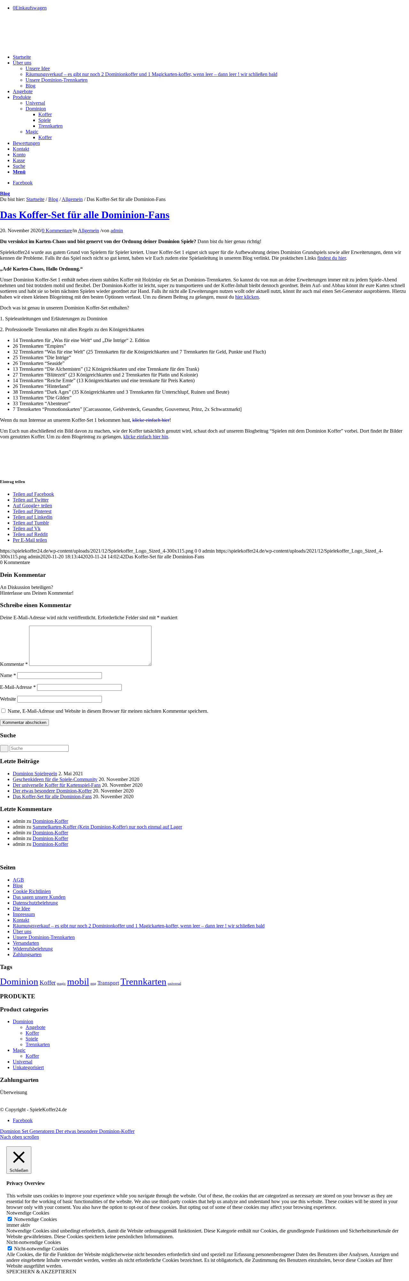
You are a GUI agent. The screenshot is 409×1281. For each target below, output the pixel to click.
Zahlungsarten (27, 954)
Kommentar (14, 664)
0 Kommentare (57, 230)
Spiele (32, 1038)
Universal (22, 1061)
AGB (18, 880)
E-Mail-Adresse (18, 687)
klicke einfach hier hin (145, 436)
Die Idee (21, 908)
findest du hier (331, 258)
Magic (19, 1050)
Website (8, 699)
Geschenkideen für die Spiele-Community (55, 779)
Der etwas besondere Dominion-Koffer (52, 790)
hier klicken (247, 297)
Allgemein (72, 199)
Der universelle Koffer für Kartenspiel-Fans (57, 785)
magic (61, 983)
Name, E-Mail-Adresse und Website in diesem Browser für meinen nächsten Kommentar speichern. (108, 711)
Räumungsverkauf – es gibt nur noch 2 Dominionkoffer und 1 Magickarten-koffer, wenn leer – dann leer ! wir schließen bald (139, 925)
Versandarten (26, 943)
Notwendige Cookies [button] (27, 1213)
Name (8, 675)
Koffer (48, 982)
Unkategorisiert (28, 1067)
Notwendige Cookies (35, 1219)
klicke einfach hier (150, 420)
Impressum (24, 914)
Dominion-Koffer (50, 821)
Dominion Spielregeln (35, 773)
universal (174, 983)
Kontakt (21, 920)
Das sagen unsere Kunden (39, 897)
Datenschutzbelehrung (35, 902)
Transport (108, 983)
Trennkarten (143, 981)
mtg (93, 983)
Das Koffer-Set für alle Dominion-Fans (84, 214)
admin (117, 230)
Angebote (35, 1027)
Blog (5, 193)
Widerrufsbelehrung (33, 948)
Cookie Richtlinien (32, 891)
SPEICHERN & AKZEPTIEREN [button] (41, 1271)
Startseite (35, 199)
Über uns (22, 931)
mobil (78, 981)
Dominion (19, 981)
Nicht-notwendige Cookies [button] (33, 1242)
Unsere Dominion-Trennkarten (44, 937)
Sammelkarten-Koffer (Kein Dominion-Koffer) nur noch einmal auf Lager (107, 827)
